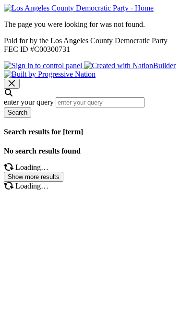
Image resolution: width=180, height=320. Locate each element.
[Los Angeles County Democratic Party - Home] (79, 8)
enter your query (29, 102)
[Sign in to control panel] (44, 65)
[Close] (12, 84)
